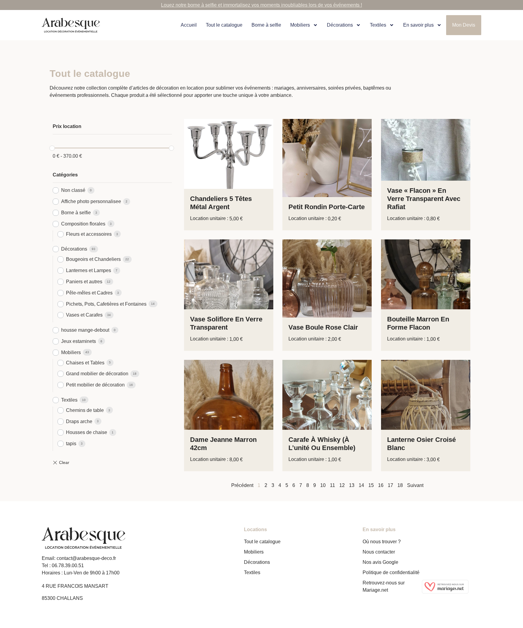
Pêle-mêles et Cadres (89, 292)
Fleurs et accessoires (89, 234)
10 (323, 485)
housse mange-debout (85, 330)
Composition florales (83, 223)
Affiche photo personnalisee (91, 201)
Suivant (415, 485)
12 (342, 485)
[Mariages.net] (451, 586)
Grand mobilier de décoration (97, 373)
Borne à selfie (266, 25)
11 (332, 485)
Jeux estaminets (78, 341)
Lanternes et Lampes (88, 270)
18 (400, 485)
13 (351, 485)
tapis (71, 443)
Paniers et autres (84, 281)
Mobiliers (300, 25)
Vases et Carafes (84, 314)
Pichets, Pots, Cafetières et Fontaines (106, 304)
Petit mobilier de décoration (95, 384)
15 (371, 485)
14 (361, 485)
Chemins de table (85, 410)
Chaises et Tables (85, 362)
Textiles (69, 400)
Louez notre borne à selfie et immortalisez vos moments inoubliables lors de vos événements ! (261, 5)
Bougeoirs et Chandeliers (93, 259)
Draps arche (79, 421)
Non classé (73, 190)
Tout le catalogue (224, 25)
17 (390, 485)
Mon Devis (463, 25)
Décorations (340, 25)
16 (380, 485)
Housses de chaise (86, 432)
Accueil (189, 25)
